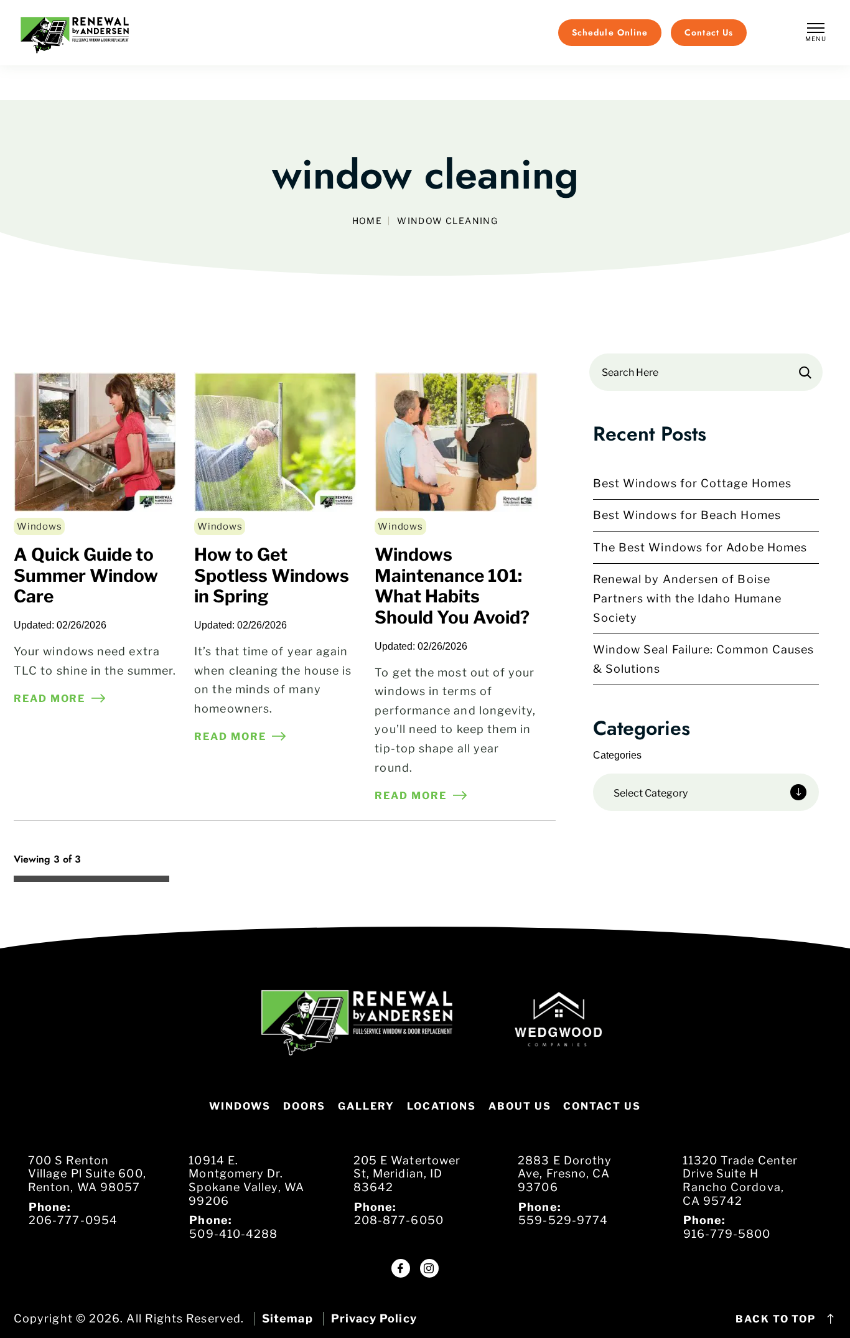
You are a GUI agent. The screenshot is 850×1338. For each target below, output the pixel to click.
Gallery (366, 1106)
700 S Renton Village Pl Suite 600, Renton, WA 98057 (87, 1174)
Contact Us (601, 1106)
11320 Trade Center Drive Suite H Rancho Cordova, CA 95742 (740, 1180)
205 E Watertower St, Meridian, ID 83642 (406, 1174)
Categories (617, 755)
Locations (441, 1106)
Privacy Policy (374, 1318)
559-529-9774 (563, 1220)
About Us (519, 1106)
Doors (304, 1106)
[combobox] (706, 792)
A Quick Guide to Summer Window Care (86, 575)
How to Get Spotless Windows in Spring (271, 575)
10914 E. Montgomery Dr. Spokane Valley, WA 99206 (246, 1180)
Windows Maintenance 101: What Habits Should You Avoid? (452, 586)
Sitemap (287, 1318)
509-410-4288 (233, 1233)
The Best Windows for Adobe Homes (700, 547)
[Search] (805, 372)
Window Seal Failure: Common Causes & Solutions (704, 659)
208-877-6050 (399, 1220)
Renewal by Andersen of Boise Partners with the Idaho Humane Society (687, 598)
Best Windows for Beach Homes (687, 515)
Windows (39, 526)
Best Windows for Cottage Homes (692, 483)
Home (367, 221)
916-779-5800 (727, 1233)
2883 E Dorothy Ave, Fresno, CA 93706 (565, 1174)
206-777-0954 (73, 1220)
